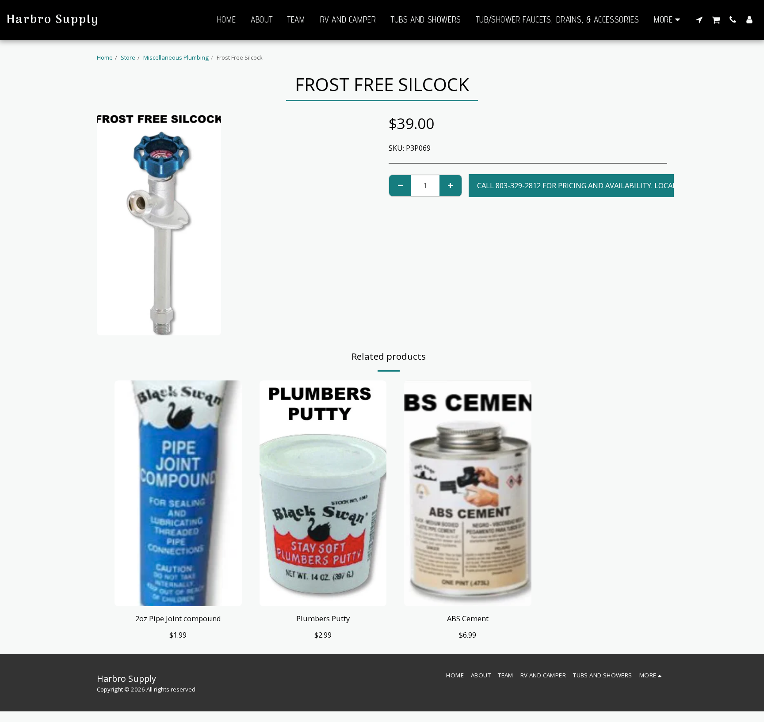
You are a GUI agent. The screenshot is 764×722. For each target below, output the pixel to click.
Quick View (178, 595)
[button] (699, 19)
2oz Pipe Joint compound (178, 618)
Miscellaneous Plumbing (176, 57)
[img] (178, 493)
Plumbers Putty (323, 618)
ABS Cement (468, 618)
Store (128, 57)
